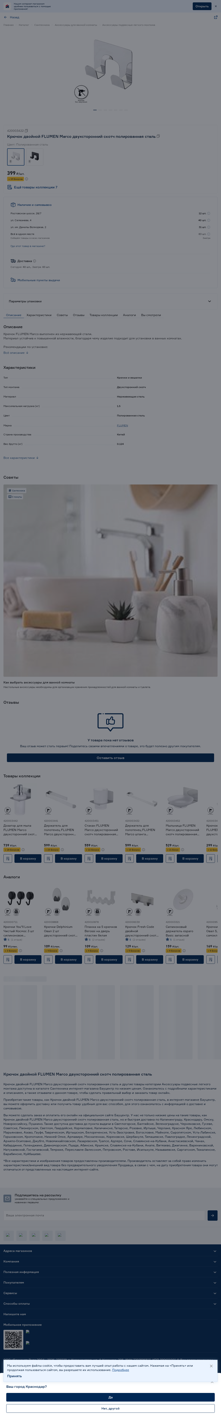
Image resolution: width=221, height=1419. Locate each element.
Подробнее (120, 1370)
